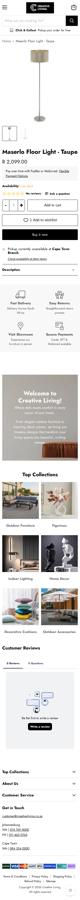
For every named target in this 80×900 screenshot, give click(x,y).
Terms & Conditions (15, 876)
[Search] (72, 21)
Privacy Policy (40, 876)
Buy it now (40, 234)
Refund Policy (32, 881)
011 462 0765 (18, 835)
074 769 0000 (19, 829)
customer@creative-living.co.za (22, 816)
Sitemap (51, 881)
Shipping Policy (62, 876)
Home (6, 41)
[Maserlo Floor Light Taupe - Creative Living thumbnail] (9, 133)
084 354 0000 (19, 848)
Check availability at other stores (27, 259)
